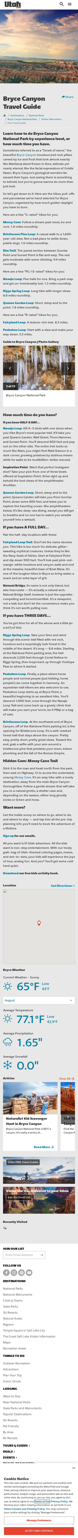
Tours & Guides (15, 1445)
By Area (8, 1432)
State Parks (10, 1306)
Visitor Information (51, 119)
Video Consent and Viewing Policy (24, 1509)
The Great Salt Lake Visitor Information (29, 1336)
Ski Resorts (10, 1312)
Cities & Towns (12, 1300)
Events (9, 1457)
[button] (10, 368)
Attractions (11, 1369)
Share (69, 97)
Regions (8, 1324)
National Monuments (17, 1294)
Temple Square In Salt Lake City (24, 1330)
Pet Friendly (11, 1426)
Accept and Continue (39, 1531)
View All (67, 1078)
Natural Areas (12, 1318)
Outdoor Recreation (16, 1363)
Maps (7, 1342)
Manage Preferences (39, 1520)
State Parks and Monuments (22, 1408)
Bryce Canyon (26, 155)
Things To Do (14, 1356)
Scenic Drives (12, 1381)
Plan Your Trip (12, 1375)
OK (73, 1468)
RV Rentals (10, 1438)
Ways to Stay (11, 1396)
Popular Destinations (17, 1414)
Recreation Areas (14, 1348)
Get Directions (61, 886)
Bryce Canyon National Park (22, 119)
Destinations (17, 115)
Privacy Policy (59, 1501)
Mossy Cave (22, 777)
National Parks (36, 115)
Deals (8, 1451)
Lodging (10, 1389)
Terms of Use (42, 1501)
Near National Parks (16, 1402)
